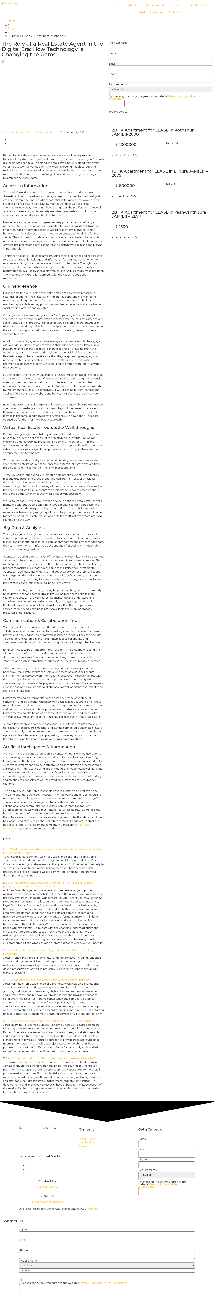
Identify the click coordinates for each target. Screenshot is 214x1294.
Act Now (116, 103)
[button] (53, 851)
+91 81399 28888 (47, 1187)
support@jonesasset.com (47, 1201)
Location (24, 1270)
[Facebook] (26, 1165)
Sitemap (93, 1208)
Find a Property (156, 5)
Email (112, 64)
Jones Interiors (197, 5)
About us (134, 5)
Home (118, 5)
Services (177, 5)
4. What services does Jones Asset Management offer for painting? (49, 979)
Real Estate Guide (150, 12)
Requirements (118, 84)
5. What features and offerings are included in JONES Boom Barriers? (51, 1021)
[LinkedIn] (26, 1173)
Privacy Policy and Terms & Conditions (159, 1185)
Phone (113, 74)
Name (112, 53)
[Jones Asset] (10, 3)
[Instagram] (26, 1169)
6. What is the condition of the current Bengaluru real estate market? (52, 1058)
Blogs (11, 28)
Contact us (175, 12)
